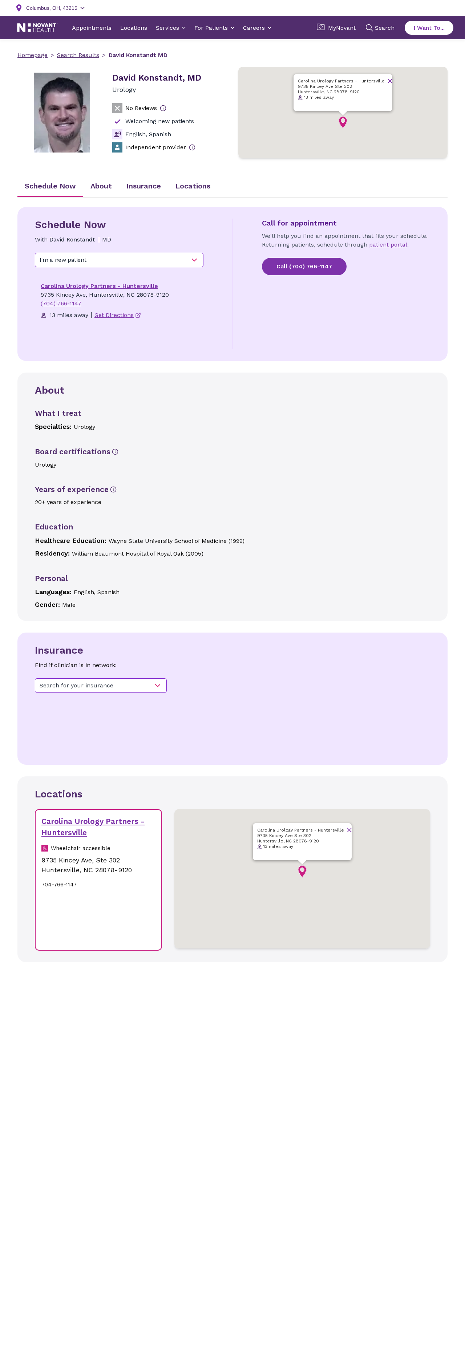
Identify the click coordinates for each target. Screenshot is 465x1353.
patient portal (388, 244)
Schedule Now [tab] (50, 186)
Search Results (78, 55)
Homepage (32, 55)
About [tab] (101, 186)
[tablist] (232, 187)
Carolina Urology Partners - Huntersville (99, 286)
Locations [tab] (192, 186)
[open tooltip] (163, 108)
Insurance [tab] (143, 186)
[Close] (390, 80)
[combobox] (119, 260)
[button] (343, 122)
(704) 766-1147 (61, 303)
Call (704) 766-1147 (304, 266)
